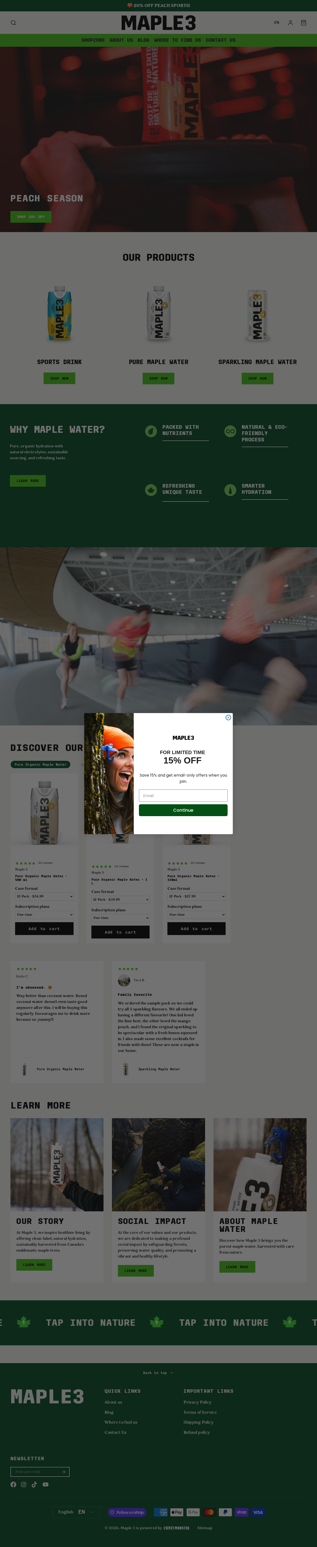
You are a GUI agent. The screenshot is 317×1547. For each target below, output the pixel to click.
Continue (183, 810)
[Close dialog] (228, 717)
